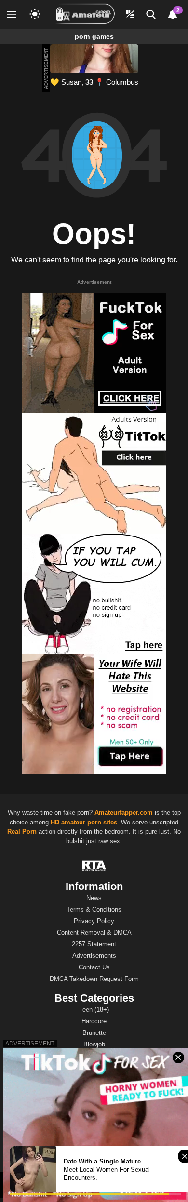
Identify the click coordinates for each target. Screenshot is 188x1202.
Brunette (94, 1032)
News (94, 898)
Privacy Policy (94, 921)
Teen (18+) (94, 1009)
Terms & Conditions (94, 909)
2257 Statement (94, 944)
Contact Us (94, 967)
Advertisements (94, 955)
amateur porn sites (89, 822)
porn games (94, 36)
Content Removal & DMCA (94, 932)
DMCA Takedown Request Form (94, 978)
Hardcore (94, 1021)
